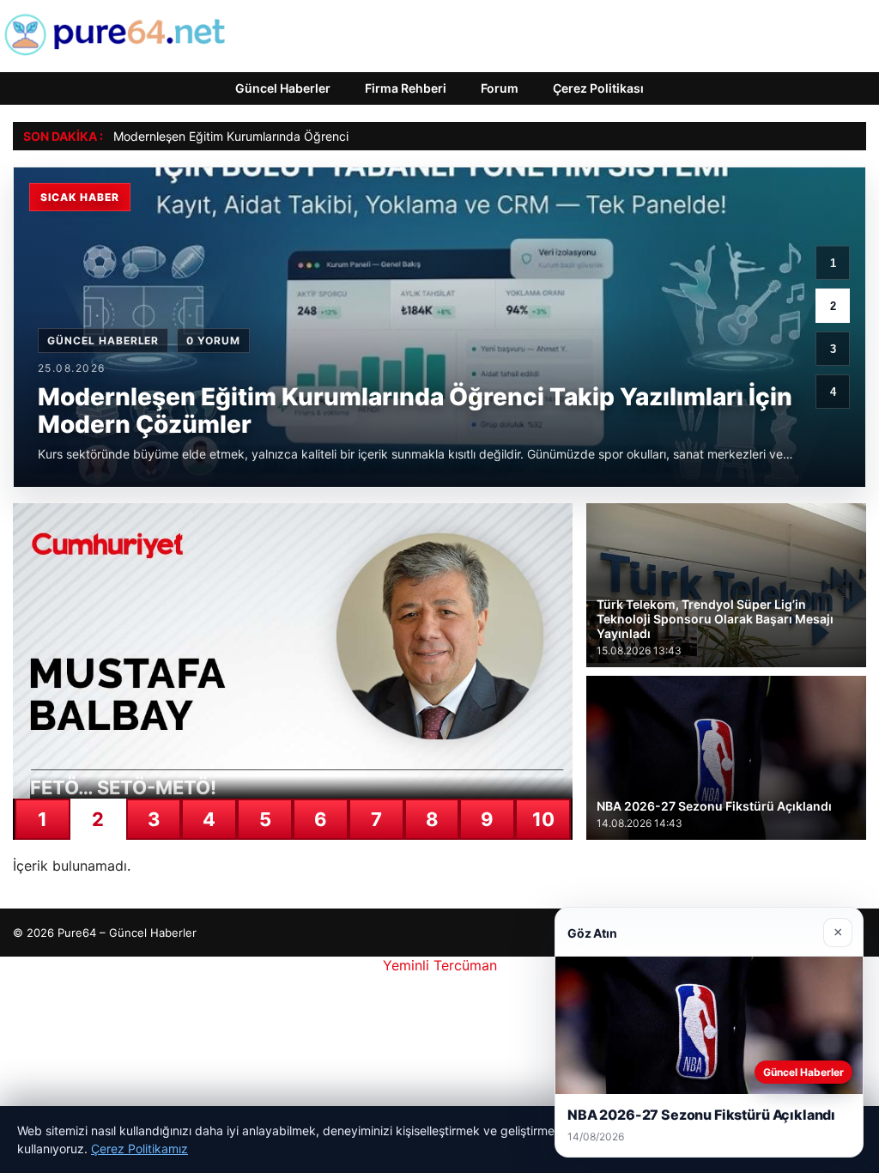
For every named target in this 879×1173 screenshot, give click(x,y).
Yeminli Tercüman (440, 965)
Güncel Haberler (282, 88)
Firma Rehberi (405, 88)
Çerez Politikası (598, 88)
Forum (499, 88)
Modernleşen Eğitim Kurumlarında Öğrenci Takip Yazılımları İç (284, 136)
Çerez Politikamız (139, 1148)
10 (543, 819)
